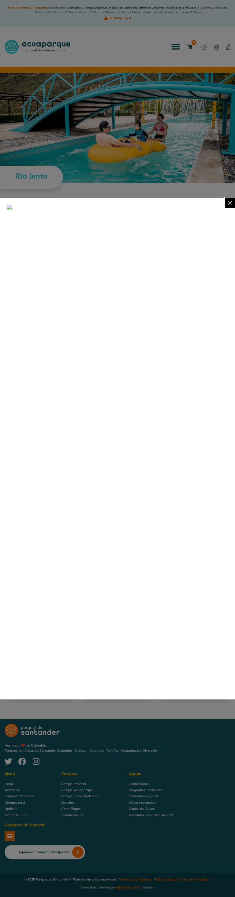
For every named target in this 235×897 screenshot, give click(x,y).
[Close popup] (230, 203)
